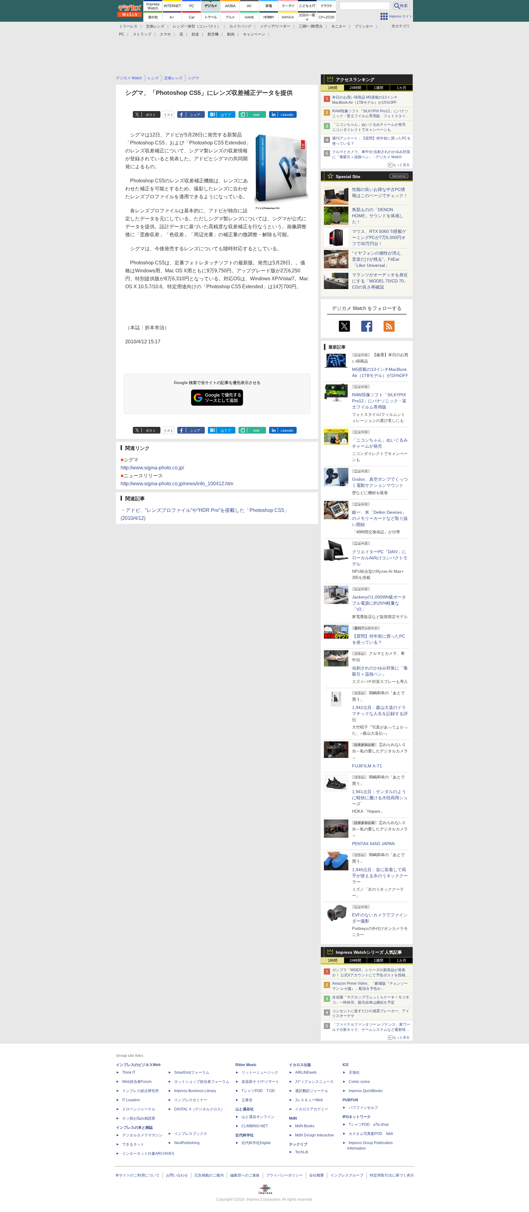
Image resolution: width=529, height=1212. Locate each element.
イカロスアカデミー (311, 1109)
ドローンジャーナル (138, 1109)
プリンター (364, 26)
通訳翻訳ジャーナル (311, 1091)
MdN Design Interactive (314, 1135)
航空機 (213, 34)
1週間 (378, 88)
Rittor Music (246, 1065)
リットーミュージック (260, 1072)
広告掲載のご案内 (209, 1175)
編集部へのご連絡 (245, 1175)
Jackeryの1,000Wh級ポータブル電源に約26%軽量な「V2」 (379, 603)
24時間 (355, 88)
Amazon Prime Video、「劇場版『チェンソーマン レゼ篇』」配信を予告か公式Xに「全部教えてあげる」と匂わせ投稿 (370, 988)
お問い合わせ (177, 1175)
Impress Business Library (195, 1091)
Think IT (128, 1072)
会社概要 (316, 1175)
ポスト (151, 115)
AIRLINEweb (306, 1072)
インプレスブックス (190, 1134)
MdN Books (304, 1126)
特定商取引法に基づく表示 (392, 1175)
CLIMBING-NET (255, 1126)
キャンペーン (254, 34)
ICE (346, 1065)
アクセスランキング (355, 79)
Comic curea (359, 1082)
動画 (230, 34)
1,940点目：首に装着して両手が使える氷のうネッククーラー (380, 875)
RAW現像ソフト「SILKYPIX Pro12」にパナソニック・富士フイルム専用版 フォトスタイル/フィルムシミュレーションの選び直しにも (371, 116)
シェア (195, 115)
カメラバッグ (240, 26)
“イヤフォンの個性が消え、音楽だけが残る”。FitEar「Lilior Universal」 (378, 259)
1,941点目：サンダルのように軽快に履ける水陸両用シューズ (380, 797)
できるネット (133, 1144)
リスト (168, 115)
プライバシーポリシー (284, 1175)
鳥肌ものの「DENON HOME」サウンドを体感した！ (377, 215)
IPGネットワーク (357, 1117)
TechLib (301, 1152)
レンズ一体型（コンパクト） (197, 26)
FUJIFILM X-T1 (367, 765)
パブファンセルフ (363, 1108)
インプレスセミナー (190, 1100)
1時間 (332, 88)
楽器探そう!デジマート (260, 1082)
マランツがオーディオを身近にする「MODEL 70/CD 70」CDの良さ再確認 (380, 280)
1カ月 (401, 88)
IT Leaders (131, 1100)
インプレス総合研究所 (140, 1091)
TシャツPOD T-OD (258, 1091)
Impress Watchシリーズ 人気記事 (369, 952)
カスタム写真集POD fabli (371, 1134)
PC (121, 34)
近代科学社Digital (256, 1143)
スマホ (165, 34)
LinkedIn (287, 115)
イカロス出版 (300, 1065)
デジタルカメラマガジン (142, 1135)
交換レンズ (155, 26)
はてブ (226, 115)
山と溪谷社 (244, 1109)
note (256, 115)
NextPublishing (187, 1143)
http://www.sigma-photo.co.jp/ (152, 467)
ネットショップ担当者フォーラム (201, 1082)
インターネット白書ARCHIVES (148, 1153)
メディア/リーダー (275, 26)
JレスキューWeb (309, 1100)
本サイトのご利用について (137, 1175)
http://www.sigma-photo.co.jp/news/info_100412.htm (177, 483)
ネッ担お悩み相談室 (138, 1118)
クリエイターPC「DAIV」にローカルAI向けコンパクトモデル (379, 557)
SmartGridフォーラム (191, 1072)
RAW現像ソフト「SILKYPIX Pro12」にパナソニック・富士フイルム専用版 (379, 400)
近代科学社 (244, 1135)
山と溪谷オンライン (258, 1117)
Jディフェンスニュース (314, 1082)
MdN (293, 1118)
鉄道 (195, 34)
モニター (338, 26)
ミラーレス (128, 26)
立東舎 (247, 1100)
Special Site (348, 176)
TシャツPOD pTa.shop (369, 1124)
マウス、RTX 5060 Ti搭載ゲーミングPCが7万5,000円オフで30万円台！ (379, 237)
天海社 (354, 1072)
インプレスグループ (346, 1175)
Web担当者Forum (137, 1082)
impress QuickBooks (366, 1091)
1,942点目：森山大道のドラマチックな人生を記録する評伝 (380, 713)
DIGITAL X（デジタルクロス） (199, 1109)
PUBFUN (350, 1100)
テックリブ (298, 1144)
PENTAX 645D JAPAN (373, 843)
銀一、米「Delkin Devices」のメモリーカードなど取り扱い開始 (380, 518)
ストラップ (142, 34)
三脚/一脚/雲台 (311, 26)
